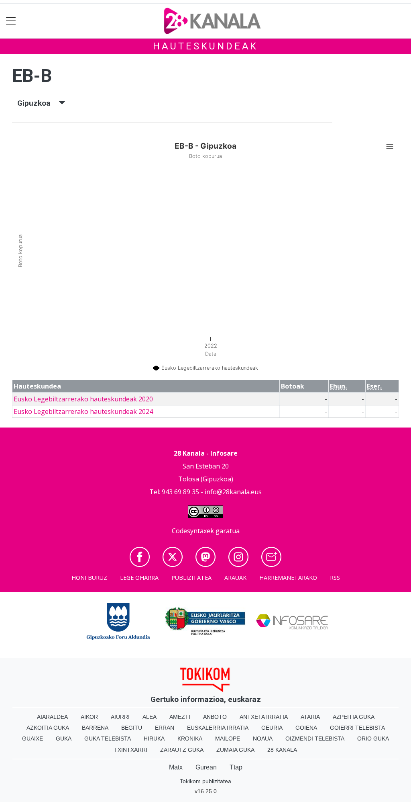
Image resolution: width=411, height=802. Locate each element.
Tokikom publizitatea (205, 781)
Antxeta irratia (264, 717)
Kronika (189, 738)
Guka (63, 738)
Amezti (179, 717)
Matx (176, 767)
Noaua (263, 738)
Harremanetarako (288, 577)
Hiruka (154, 738)
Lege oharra (139, 577)
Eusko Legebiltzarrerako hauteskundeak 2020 (83, 399)
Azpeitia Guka (353, 717)
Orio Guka (373, 738)
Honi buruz (89, 577)
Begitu (131, 727)
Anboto (215, 717)
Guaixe (32, 738)
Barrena (95, 727)
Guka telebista (107, 738)
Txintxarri (130, 750)
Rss (335, 577)
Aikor (89, 717)
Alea (149, 717)
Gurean (206, 767)
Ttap (236, 767)
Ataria (310, 717)
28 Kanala (282, 750)
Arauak (235, 577)
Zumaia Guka (235, 750)
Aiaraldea (52, 717)
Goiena (306, 727)
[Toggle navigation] (11, 21)
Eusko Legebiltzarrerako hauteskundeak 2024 (83, 411)
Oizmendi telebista (314, 738)
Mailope (227, 738)
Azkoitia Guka (47, 727)
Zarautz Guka (181, 750)
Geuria (272, 727)
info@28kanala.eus (233, 491)
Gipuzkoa (38, 103)
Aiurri (120, 717)
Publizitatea (191, 577)
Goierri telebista (357, 727)
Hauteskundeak (205, 46)
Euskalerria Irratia (217, 727)
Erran (164, 727)
